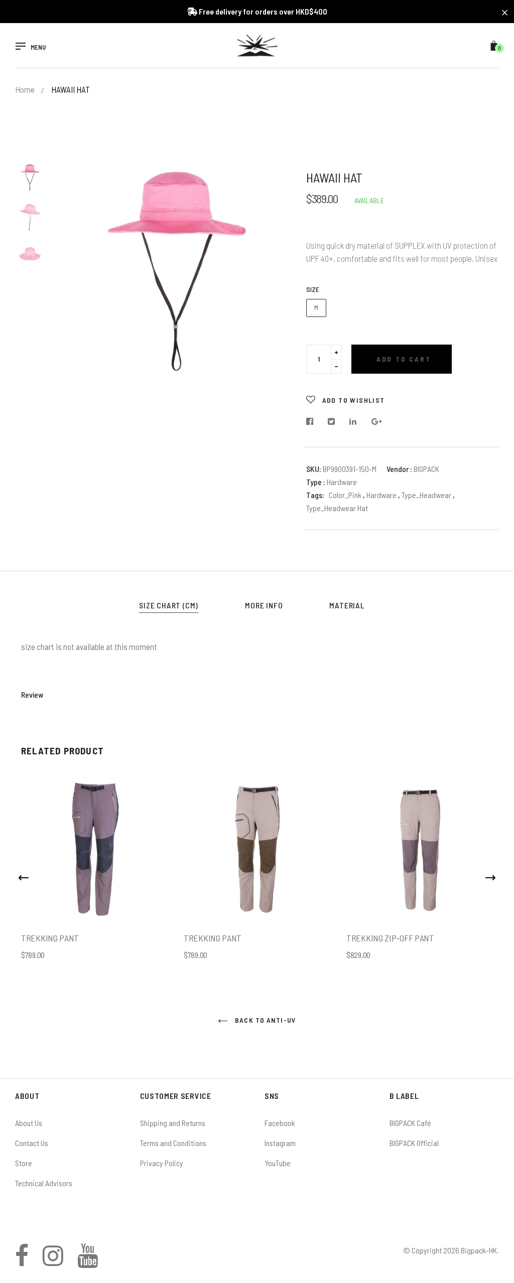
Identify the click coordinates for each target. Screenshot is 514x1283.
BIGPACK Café (410, 1123)
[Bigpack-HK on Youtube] (87, 1261)
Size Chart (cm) (168, 605)
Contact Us (31, 1143)
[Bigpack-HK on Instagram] (53, 1261)
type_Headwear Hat (337, 508)
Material (346, 605)
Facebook (280, 1123)
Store (23, 1163)
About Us (28, 1123)
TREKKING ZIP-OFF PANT (390, 937)
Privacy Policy (161, 1163)
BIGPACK (426, 468)
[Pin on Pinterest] (377, 421)
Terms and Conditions (173, 1143)
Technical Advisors (43, 1183)
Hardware (382, 495)
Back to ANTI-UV (264, 1020)
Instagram (280, 1143)
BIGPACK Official (414, 1143)
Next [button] (276, 264)
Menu (38, 47)
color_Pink (345, 495)
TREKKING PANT (50, 937)
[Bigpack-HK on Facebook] (22, 1261)
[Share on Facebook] (312, 421)
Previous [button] (80, 264)
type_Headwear (427, 495)
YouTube (278, 1163)
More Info (264, 605)
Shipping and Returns (172, 1123)
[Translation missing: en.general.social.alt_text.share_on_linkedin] (353, 421)
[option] (178, 264)
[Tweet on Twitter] (331, 421)
